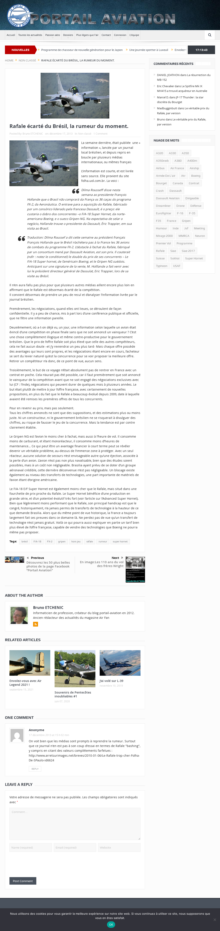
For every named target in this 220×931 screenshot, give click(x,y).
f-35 (192, 213)
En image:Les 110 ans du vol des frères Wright (102, 564)
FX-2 (49, 541)
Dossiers (68, 35)
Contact (106, 35)
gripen (62, 541)
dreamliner (163, 205)
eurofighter (163, 213)
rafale (89, 541)
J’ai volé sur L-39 (111, 681)
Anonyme (36, 730)
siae (173, 251)
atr (183, 175)
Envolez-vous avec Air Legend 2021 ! (177, 50)
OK (111, 924)
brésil (24, 541)
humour (161, 228)
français (125, 162)
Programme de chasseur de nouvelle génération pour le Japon (61, 50)
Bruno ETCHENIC (33, 133)
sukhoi (174, 258)
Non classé (84, 133)
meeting (199, 228)
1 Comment (100, 133)
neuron (200, 235)
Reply (35, 768)
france (171, 220)
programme (184, 243)
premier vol (163, 243)
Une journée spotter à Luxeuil (127, 50)
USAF (176, 266)
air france (177, 168)
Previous (37, 558)
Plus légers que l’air (87, 35)
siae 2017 (188, 251)
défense (195, 205)
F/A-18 (37, 541)
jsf (186, 228)
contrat (194, 183)
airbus (160, 168)
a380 (178, 160)
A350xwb (162, 160)
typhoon (161, 266)
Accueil (11, 35)
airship (194, 168)
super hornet (120, 541)
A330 (172, 153)
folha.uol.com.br (93, 181)
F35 (158, 220)
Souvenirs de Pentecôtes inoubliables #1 (73, 694)
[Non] (214, 919)
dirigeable (192, 198)
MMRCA (184, 235)
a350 (185, 153)
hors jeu (76, 541)
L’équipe (134, 35)
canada (178, 183)
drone (180, 205)
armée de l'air (165, 175)
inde (176, 228)
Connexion (120, 35)
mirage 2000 (164, 235)
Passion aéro (52, 35)
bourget (161, 183)
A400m (192, 160)
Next (115, 558)
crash (160, 190)
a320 (159, 153)
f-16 (180, 213)
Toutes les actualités (30, 35)
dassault (176, 190)
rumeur (103, 541)
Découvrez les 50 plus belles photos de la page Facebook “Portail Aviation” (48, 566)
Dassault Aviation (168, 198)
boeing (195, 175)
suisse (160, 258)
